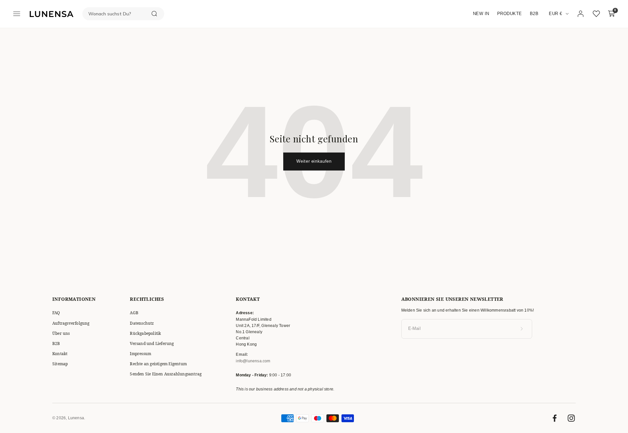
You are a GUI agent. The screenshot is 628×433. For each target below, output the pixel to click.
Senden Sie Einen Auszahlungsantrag (165, 374)
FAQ (56, 313)
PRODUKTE (509, 13)
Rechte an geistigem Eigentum (158, 364)
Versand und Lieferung (152, 343)
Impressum (140, 353)
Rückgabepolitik (145, 333)
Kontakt (59, 353)
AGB (134, 313)
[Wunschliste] (596, 14)
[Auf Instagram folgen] (571, 418)
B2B (534, 13)
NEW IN (481, 13)
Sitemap (60, 364)
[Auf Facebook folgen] (554, 418)
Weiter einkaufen (313, 161)
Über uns (61, 333)
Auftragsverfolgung (71, 323)
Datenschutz (142, 323)
